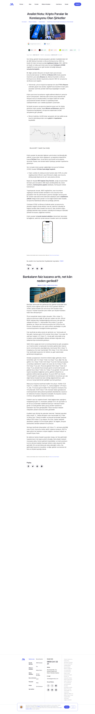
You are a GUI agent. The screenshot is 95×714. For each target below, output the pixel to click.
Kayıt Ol (78, 4)
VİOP (37, 679)
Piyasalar (31, 681)
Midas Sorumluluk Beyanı (54, 255)
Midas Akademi (31, 673)
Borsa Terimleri (32, 678)
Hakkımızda (31, 659)
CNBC (62, 261)
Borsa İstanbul (39, 659)
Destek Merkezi (31, 663)
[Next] (79, 50)
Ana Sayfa (24, 21)
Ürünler (21, 4)
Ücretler (37, 4)
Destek (66, 4)
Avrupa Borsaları (38, 674)
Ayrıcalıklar (31, 689)
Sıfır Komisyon (39, 686)
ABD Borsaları (39, 662)
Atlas (30, 4)
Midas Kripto (39, 670)
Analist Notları (42, 21)
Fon (37, 666)
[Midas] (12, 4)
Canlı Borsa (59, 4)
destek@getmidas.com (52, 678)
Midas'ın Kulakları (31, 668)
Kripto (30, 685)
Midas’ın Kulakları (46, 4)
